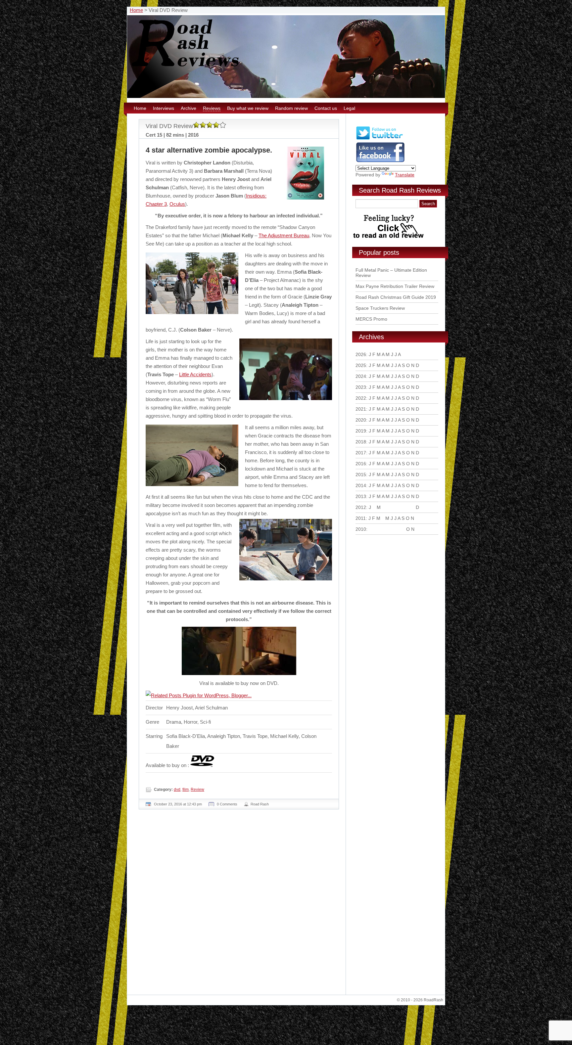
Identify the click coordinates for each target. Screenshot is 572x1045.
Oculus (177, 204)
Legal (349, 108)
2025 (361, 365)
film (185, 789)
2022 (361, 398)
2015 (361, 474)
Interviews (163, 108)
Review (197, 789)
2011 (361, 518)
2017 (361, 452)
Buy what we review (247, 108)
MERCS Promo (371, 319)
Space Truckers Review (380, 308)
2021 (361, 409)
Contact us (325, 108)
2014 (361, 485)
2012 (361, 507)
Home (136, 10)
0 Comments (227, 804)
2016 (361, 463)
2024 (361, 376)
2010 (361, 529)
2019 (361, 430)
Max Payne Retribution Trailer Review (395, 286)
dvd (177, 789)
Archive (188, 108)
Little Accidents (195, 374)
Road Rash (260, 804)
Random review (291, 108)
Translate (404, 174)
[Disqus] (239, 904)
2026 (361, 354)
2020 (361, 420)
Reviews (211, 108)
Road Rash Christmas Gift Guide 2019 (396, 297)
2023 (361, 387)
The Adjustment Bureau (284, 235)
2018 (361, 441)
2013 (361, 496)
